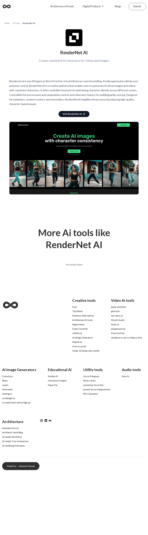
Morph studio (117, 320)
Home (7, 23)
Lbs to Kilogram (91, 376)
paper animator (118, 306)
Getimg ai (7, 393)
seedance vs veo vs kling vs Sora (126, 337)
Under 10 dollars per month (85, 350)
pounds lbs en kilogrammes (96, 389)
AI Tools (16, 23)
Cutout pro (7, 376)
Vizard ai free (117, 333)
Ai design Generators (82, 337)
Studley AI (53, 376)
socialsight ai (8, 398)
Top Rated (77, 311)
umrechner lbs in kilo (93, 385)
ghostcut (115, 311)
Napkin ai (77, 341)
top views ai (117, 315)
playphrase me (118, 328)
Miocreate (7, 389)
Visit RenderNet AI (72, 114)
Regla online (78, 324)
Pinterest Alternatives (83, 315)
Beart (5, 380)
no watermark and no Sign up (16, 402)
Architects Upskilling (12, 432)
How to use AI (79, 346)
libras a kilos (89, 380)
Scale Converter (80, 328)
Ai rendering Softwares (13, 445)
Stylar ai (115, 324)
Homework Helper (57, 380)
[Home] (7, 6)
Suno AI (125, 376)
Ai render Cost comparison (15, 441)
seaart (5, 385)
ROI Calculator (90, 393)
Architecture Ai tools (82, 320)
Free (74, 306)
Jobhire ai (77, 333)
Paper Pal (52, 385)
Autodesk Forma (10, 428)
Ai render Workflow (12, 436)
